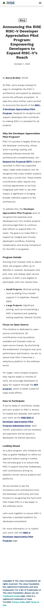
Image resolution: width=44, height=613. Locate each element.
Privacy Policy (19, 602)
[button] (40, 3)
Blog (22, 20)
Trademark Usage (11, 596)
